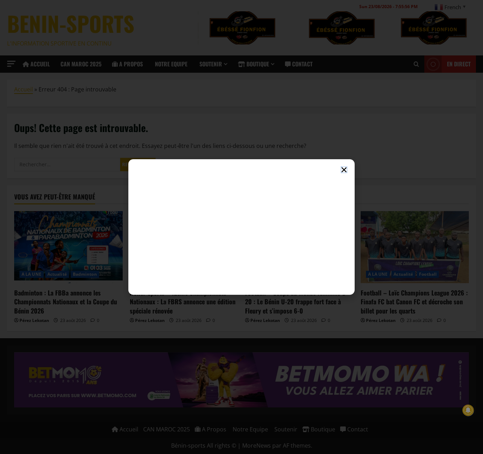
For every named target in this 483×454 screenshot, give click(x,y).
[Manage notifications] (468, 410)
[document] (241, 227)
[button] (344, 169)
